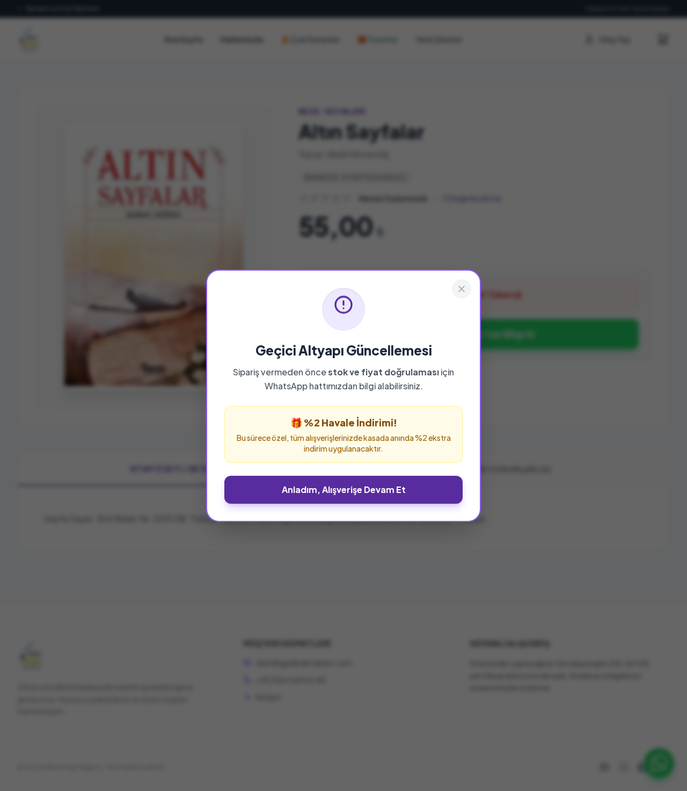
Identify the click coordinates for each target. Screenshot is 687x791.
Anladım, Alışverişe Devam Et (344, 489)
